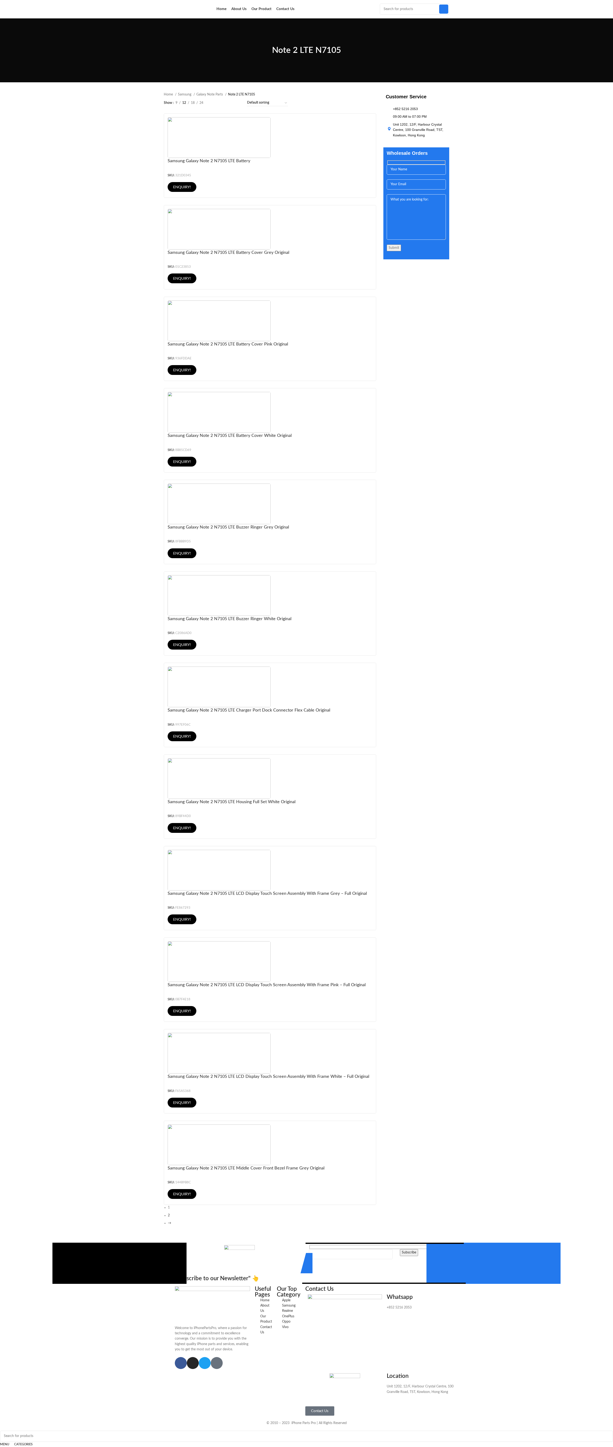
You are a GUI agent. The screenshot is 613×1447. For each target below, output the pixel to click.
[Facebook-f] (181, 1363)
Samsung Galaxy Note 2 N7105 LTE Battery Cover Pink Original (228, 344)
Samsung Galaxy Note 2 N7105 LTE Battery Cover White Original (230, 435)
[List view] (214, 103)
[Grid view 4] (237, 103)
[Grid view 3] (229, 103)
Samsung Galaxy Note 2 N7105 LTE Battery (209, 161)
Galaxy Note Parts (210, 94)
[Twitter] (205, 1363)
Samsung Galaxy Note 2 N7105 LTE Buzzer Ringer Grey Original (228, 527)
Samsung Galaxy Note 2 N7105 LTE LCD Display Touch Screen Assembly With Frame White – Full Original (268, 1076)
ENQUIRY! (182, 187)
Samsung (185, 94)
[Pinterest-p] (217, 1363)
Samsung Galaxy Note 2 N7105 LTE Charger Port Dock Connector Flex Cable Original (249, 710)
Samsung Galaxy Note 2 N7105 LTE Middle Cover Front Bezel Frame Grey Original (246, 1168)
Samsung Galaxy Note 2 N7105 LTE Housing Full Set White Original (231, 802)
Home (169, 94)
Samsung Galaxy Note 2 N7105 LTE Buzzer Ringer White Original (229, 619)
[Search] (443, 9)
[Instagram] (193, 1363)
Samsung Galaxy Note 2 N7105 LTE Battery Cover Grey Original (228, 252)
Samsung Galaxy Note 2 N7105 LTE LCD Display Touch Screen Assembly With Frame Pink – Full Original (267, 985)
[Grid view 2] (222, 103)
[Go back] (266, 50)
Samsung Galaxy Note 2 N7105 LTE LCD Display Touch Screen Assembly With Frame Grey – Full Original (267, 893)
